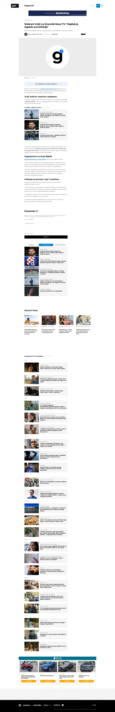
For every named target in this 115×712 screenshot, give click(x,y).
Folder (57, 705)
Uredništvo (61, 709)
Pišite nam (56, 709)
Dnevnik (27, 705)
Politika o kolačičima (92, 709)
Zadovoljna (37, 705)
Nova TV (20, 705)
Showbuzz (48, 705)
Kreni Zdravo (63, 705)
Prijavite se (46, 237)
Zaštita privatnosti (84, 709)
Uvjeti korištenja (76, 709)
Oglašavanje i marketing (68, 709)
